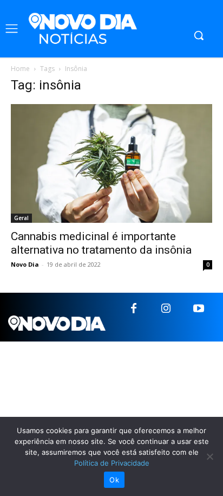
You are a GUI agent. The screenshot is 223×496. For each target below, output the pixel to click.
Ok (114, 479)
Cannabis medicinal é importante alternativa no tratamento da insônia (101, 243)
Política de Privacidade (111, 463)
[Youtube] (198, 309)
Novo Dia (25, 264)
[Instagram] (166, 309)
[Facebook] (133, 309)
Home (20, 68)
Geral (21, 218)
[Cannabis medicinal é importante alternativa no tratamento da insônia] (111, 163)
